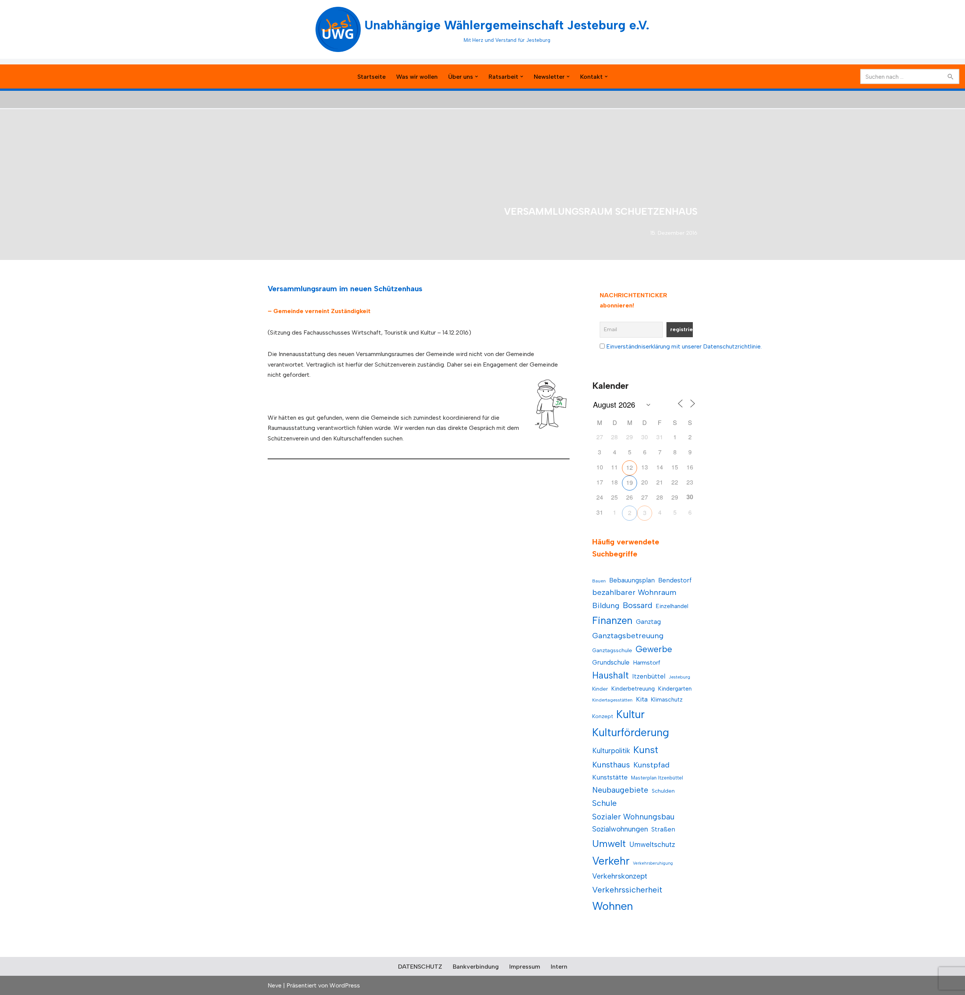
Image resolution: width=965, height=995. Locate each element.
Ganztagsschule (612, 650)
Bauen (599, 581)
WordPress (344, 985)
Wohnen (612, 905)
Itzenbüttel (648, 676)
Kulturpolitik (611, 750)
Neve (275, 985)
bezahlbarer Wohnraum (634, 592)
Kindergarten (675, 688)
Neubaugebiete (620, 790)
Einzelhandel (672, 606)
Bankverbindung (476, 966)
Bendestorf (675, 580)
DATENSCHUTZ (420, 966)
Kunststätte (610, 777)
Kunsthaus (611, 764)
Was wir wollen (417, 76)
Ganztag (648, 621)
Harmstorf (646, 662)
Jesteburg (679, 677)
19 (629, 482)
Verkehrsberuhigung (653, 863)
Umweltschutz (652, 844)
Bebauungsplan (632, 580)
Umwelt (609, 843)
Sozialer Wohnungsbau (633, 816)
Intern (559, 966)
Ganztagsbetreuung (627, 635)
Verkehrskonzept (619, 876)
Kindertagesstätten (612, 700)
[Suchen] (950, 76)
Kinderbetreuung (633, 688)
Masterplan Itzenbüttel (657, 778)
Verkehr (611, 860)
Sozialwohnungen (620, 829)
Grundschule (611, 662)
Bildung (605, 605)
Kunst (645, 749)
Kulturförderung (630, 732)
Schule (604, 803)
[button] (476, 76)
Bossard (638, 605)
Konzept (602, 716)
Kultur (630, 714)
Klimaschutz (667, 699)
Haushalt (610, 675)
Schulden (663, 791)
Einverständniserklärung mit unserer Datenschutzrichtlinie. (684, 346)
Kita (642, 699)
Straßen (663, 829)
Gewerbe (654, 649)
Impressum (524, 966)
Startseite (371, 76)
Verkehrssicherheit (627, 889)
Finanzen (612, 620)
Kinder (600, 689)
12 (629, 467)
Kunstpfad (651, 764)
